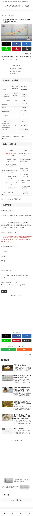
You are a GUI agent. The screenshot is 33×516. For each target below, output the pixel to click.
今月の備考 (15, 73)
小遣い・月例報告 (16, 71)
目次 (14, 65)
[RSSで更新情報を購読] (24, 349)
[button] (26, 49)
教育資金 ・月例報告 (17, 68)
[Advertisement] (16, 312)
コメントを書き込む (16, 500)
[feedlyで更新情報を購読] (8, 349)
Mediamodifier (22, 39)
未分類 (4, 291)
